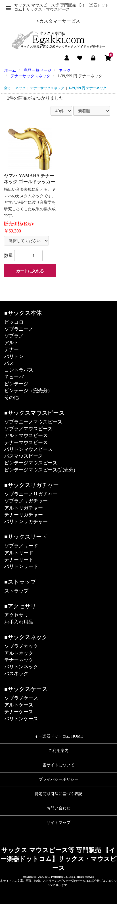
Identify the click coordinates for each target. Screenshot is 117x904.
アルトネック (18, 653)
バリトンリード (21, 566)
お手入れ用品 (18, 622)
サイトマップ (58, 822)
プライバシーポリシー (58, 779)
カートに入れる (30, 271)
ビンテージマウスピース (30, 463)
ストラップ (16, 591)
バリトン (14, 356)
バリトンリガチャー (26, 521)
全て (7, 88)
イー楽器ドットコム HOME (58, 736)
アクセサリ (16, 615)
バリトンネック (21, 667)
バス (9, 363)
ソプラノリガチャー (26, 501)
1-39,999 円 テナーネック (87, 88)
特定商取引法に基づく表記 (58, 794)
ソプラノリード (21, 545)
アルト (11, 342)
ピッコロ (14, 322)
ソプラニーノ (18, 329)
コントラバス (18, 370)
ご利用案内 (58, 751)
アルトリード (18, 553)
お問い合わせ (58, 808)
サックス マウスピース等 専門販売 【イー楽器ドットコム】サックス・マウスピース (59, 858)
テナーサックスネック (47, 88)
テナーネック (18, 660)
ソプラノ (14, 336)
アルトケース (18, 705)
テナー (11, 349)
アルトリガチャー (23, 508)
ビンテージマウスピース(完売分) (39, 470)
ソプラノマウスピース (28, 428)
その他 (11, 397)
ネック (20, 88)
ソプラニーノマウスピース (33, 422)
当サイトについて (58, 765)
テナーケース (18, 711)
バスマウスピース (23, 456)
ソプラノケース (21, 698)
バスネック (16, 673)
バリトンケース (21, 718)
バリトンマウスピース (28, 449)
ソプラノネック (21, 646)
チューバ (14, 377)
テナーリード (18, 559)
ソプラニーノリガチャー (30, 494)
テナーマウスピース (26, 442)
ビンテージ (16, 384)
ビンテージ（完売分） (28, 390)
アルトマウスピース (26, 435)
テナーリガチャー (23, 514)
